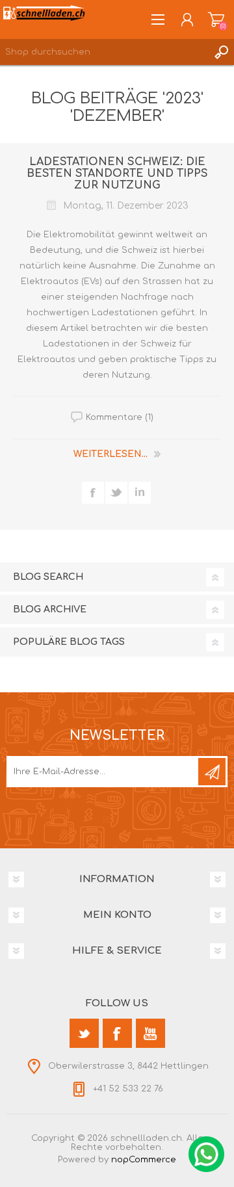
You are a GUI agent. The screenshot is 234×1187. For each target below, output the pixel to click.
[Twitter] (84, 1033)
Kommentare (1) (119, 417)
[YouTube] (150, 1033)
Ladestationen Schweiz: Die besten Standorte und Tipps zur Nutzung (117, 173)
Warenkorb (216, 19)
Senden (212, 771)
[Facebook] (117, 1033)
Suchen (221, 52)
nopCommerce (143, 1159)
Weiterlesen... (110, 454)
